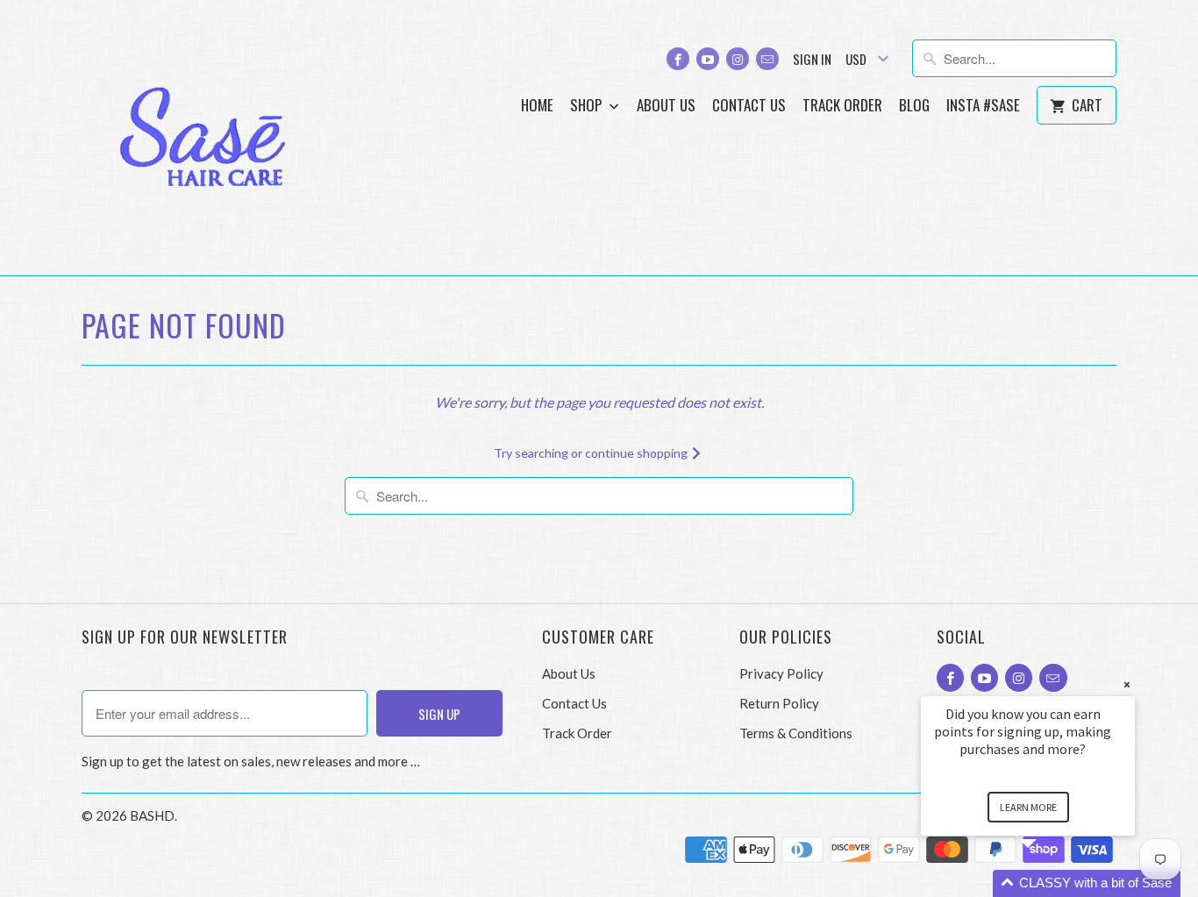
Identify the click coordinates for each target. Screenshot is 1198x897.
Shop (587, 106)
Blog (914, 106)
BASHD (152, 815)
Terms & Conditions (795, 733)
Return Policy (779, 703)
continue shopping (637, 452)
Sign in (812, 58)
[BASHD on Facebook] (678, 58)
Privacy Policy (781, 673)
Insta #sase (983, 106)
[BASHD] (204, 137)
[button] (1048, 883)
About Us (666, 106)
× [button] (1126, 684)
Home (537, 106)
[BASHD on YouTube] (707, 58)
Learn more (1028, 807)
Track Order (842, 106)
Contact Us (749, 106)
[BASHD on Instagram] (737, 58)
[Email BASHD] (767, 58)
